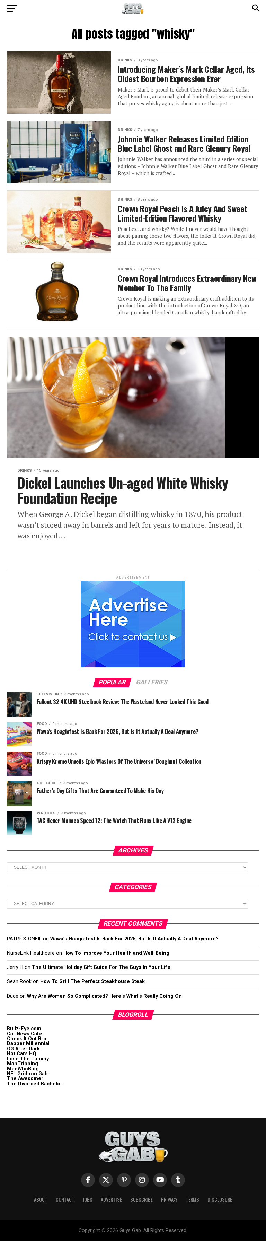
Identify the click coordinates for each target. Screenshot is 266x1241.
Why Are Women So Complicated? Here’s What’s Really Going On (104, 996)
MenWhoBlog (23, 1069)
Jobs (87, 1199)
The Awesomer (25, 1079)
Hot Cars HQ (21, 1054)
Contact (65, 1199)
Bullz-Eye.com (24, 1029)
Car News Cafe (24, 1034)
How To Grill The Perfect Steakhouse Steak (92, 981)
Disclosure (219, 1199)
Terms (192, 1199)
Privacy (169, 1199)
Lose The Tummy (28, 1059)
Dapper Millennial (28, 1044)
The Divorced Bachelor (34, 1084)
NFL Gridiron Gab (27, 1074)
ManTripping (22, 1064)
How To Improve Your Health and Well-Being (116, 953)
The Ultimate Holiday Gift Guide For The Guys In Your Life (101, 967)
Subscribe (141, 1199)
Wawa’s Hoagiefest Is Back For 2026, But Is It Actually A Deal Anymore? (134, 939)
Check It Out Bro (26, 1039)
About (40, 1199)
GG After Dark (23, 1049)
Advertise (111, 1199)
